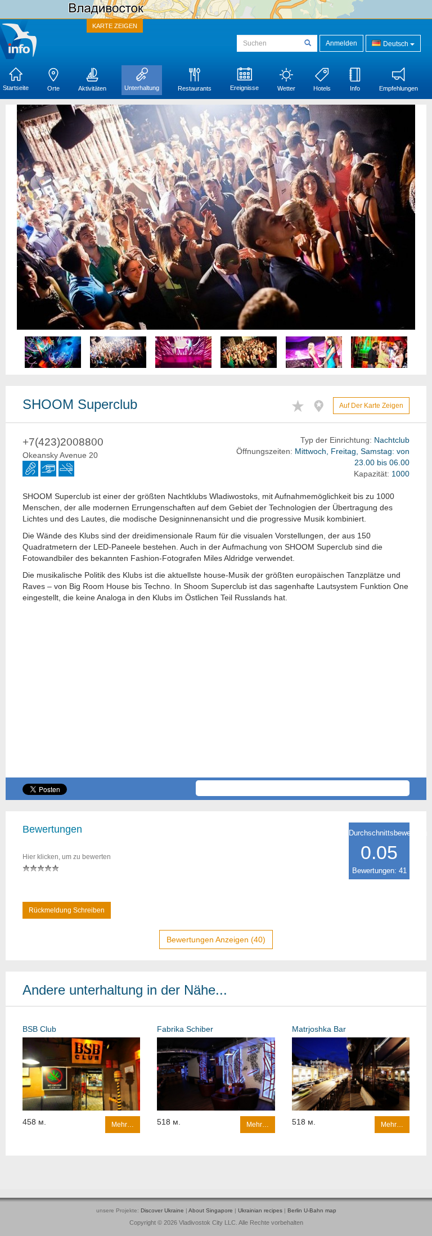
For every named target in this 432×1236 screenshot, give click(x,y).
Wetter (286, 88)
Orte (53, 88)
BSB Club (39, 1028)
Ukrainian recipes (260, 1210)
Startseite (16, 87)
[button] (46, 240)
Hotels (322, 88)
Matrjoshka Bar (319, 1028)
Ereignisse (244, 87)
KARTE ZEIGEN (114, 26)
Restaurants (195, 88)
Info (355, 88)
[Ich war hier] (321, 404)
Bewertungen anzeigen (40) (216, 939)
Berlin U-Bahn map (311, 1210)
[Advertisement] (216, 698)
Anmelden (341, 43)
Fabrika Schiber (185, 1028)
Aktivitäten (92, 88)
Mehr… (122, 1125)
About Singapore (210, 1210)
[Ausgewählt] (300, 404)
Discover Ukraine (162, 1210)
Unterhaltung (141, 87)
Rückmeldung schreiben (67, 910)
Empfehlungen (398, 88)
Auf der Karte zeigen (371, 406)
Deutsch (395, 44)
